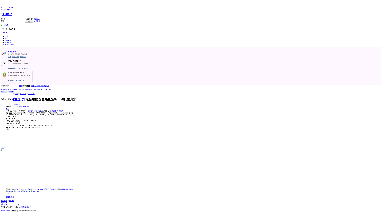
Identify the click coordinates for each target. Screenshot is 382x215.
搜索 (20, 86)
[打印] (15, 94)
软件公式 (22, 89)
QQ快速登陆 (20, 80)
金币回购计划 (23, 68)
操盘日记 (8, 42)
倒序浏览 (53, 111)
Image (8, 205)
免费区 (14, 89)
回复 (7, 193)
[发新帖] (11, 92)
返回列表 (4, 92)
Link (12, 205)
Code (20, 205)
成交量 (46, 86)
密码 (2, 21)
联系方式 (23, 57)
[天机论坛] (6, 14)
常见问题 (15, 57)
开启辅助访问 (5, 9)
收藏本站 (10, 7)
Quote (16, 205)
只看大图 (37, 111)
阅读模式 (60, 111)
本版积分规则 (5, 211)
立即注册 (11, 80)
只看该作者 (30, 111)
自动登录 (30, 19)
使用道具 (9, 197)
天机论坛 (4, 89)
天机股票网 (12, 52)
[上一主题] (22, 94)
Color (4, 205)
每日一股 (34, 86)
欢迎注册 (37, 21)
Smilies (24, 205)
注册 (9, 57)
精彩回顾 (8, 40)
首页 (6, 36)
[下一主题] (31, 94)
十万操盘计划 (9, 44)
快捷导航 (4, 32)
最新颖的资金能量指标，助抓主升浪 (39, 89)
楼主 (7, 109)
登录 (20, 207)
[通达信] (19, 99)
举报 (14, 197)
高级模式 (4, 203)
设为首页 (4, 7)
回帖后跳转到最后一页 (28, 211)
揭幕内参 (40, 86)
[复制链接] (16, 104)
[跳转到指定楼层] (23, 107)
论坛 (8, 38)
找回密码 (37, 19)
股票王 (3, 148)
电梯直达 (9, 107)
